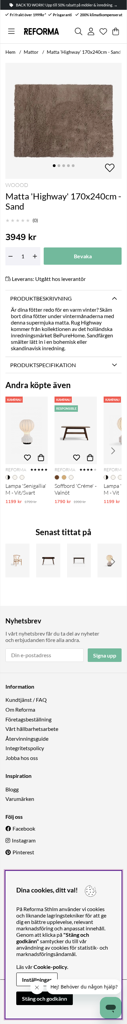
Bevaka (83, 256)
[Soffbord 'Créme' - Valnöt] (76, 430)
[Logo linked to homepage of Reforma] (41, 31)
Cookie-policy (50, 966)
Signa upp (104, 655)
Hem (10, 52)
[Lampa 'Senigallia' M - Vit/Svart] (26, 430)
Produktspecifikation (43, 365)
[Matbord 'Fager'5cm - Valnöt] (79, 560)
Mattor (31, 52)
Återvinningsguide (26, 738)
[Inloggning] (91, 31)
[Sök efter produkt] (78, 31)
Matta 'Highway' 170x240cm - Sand (84, 52)
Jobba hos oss (21, 758)
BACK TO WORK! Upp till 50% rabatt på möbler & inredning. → (67, 5)
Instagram (24, 840)
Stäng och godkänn (44, 998)
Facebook (24, 828)
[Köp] (41, 457)
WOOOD (16, 185)
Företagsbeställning (28, 719)
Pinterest (23, 852)
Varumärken (19, 798)
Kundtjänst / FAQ (26, 699)
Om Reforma (20, 709)
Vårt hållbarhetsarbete (31, 728)
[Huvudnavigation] (11, 31)
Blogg (12, 789)
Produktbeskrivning (41, 298)
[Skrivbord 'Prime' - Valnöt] (48, 560)
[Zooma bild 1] (63, 121)
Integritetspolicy (24, 748)
